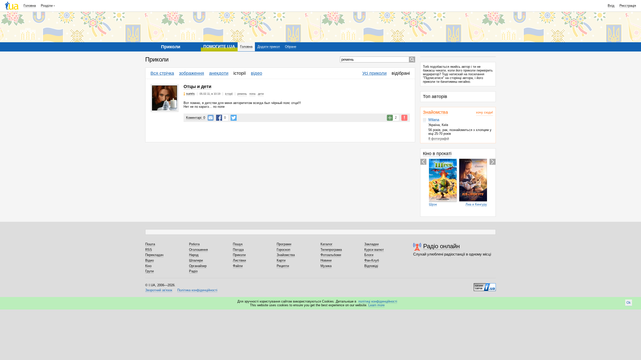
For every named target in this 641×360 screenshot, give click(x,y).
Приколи (239, 255)
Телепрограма (331, 250)
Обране (290, 46)
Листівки (239, 260)
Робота (194, 244)
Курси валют (374, 250)
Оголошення (198, 250)
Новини (326, 260)
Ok (628, 302)
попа (252, 93)
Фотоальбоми (330, 255)
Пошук (238, 244)
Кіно (148, 266)
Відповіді (371, 266)
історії (239, 73)
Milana (433, 120)
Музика (326, 266)
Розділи (47, 6)
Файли (238, 266)
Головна (30, 6)
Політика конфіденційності (197, 290)
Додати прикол (268, 46)
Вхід (611, 6)
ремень (242, 93)
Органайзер (198, 266)
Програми (284, 244)
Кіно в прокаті (437, 153)
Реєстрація (627, 6)
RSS (148, 250)
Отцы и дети (197, 86)
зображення (191, 73)
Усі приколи (374, 73)
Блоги (368, 255)
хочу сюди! (484, 112)
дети (261, 93)
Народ (194, 255)
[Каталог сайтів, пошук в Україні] (485, 285)
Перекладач (154, 255)
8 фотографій (438, 138)
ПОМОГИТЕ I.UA (219, 46)
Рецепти (283, 266)
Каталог (326, 244)
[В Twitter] (234, 118)
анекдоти (218, 73)
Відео (149, 260)
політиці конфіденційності (377, 301)
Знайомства (435, 112)
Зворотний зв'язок (158, 290)
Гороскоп (283, 250)
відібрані (401, 73)
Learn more (376, 305)
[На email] (211, 118)
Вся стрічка (162, 73)
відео (256, 73)
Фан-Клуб (371, 260)
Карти (281, 260)
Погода (238, 250)
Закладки (371, 244)
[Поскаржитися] (404, 118)
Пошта (150, 244)
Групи (149, 271)
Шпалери (196, 260)
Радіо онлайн (441, 246)
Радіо (193, 271)
